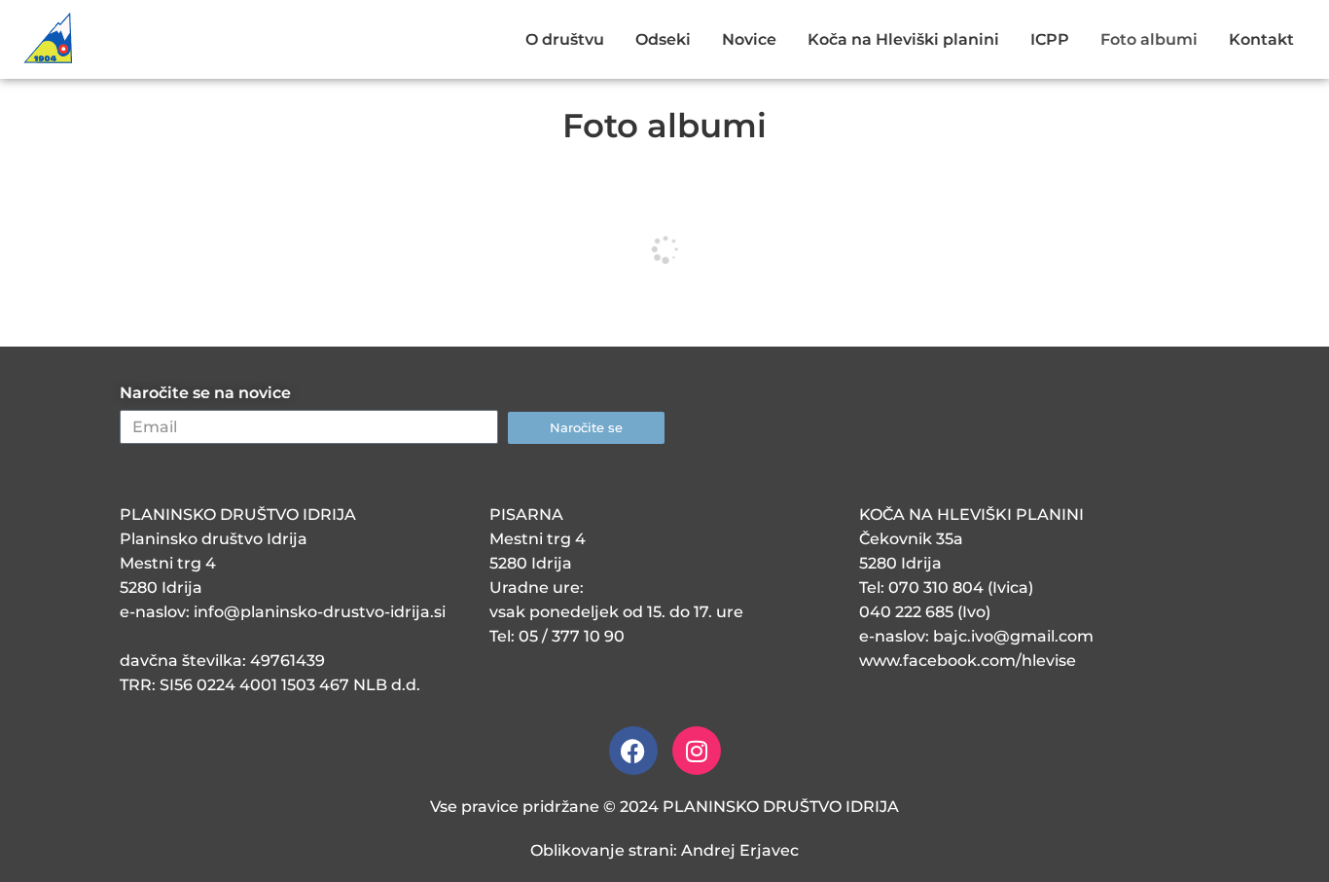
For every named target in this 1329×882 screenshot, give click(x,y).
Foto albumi (1149, 39)
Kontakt (1261, 39)
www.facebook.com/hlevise (967, 660)
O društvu (564, 39)
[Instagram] (696, 750)
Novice (749, 39)
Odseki (663, 39)
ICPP (1049, 39)
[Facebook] (633, 750)
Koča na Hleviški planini (903, 39)
